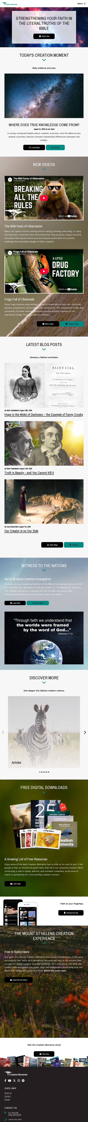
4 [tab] (44, 772)
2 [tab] (41, 772)
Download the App (72, 912)
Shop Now (45, 1054)
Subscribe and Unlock (19, 980)
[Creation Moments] (10, 3)
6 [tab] (48, 772)
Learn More (16, 603)
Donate (7, 1099)
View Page (16, 883)
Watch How (45, 36)
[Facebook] (5, 1080)
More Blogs (54, 545)
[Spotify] (23, 1080)
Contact (7, 1096)
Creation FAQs (73, 324)
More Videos (49, 324)
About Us (8, 1093)
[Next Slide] (84, 732)
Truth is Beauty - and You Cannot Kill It (29, 472)
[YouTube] (9, 1080)
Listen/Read (35, 147)
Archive (56, 147)
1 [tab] (39, 772)
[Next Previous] (3, 732)
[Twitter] (14, 1080)
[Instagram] (19, 1080)
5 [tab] (46, 772)
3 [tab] (43, 772)
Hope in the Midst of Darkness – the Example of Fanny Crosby (43, 414)
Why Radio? (39, 603)
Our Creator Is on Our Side (21, 531)
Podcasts (74, 545)
